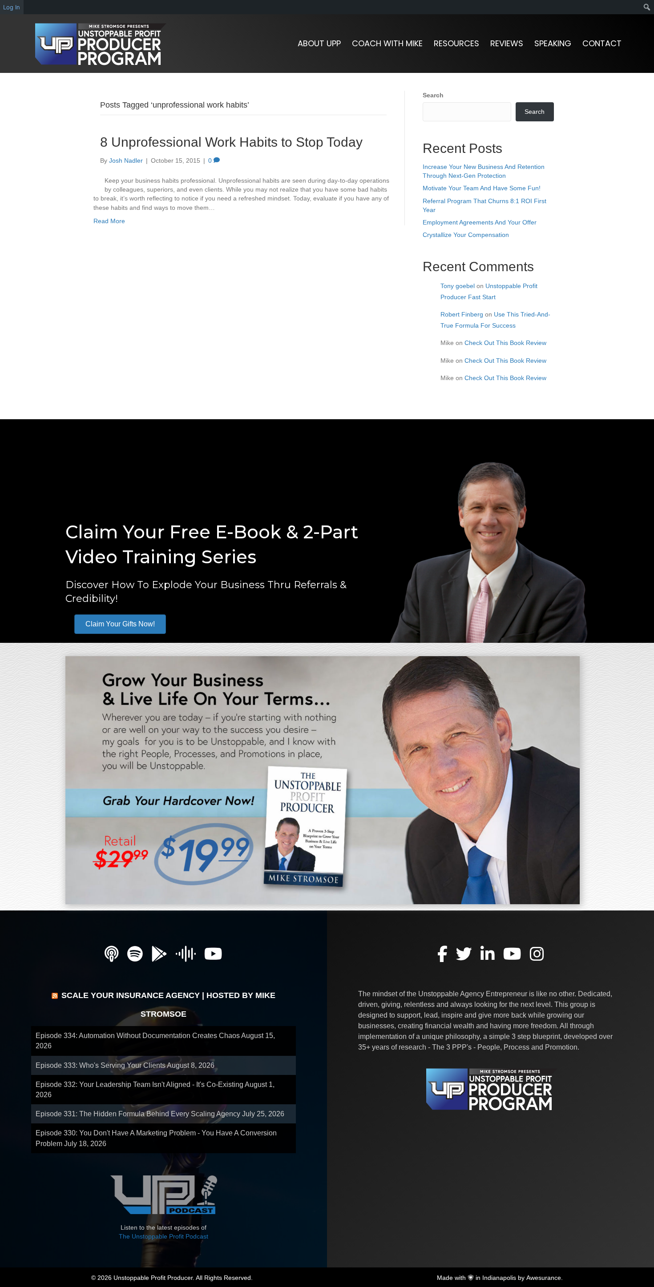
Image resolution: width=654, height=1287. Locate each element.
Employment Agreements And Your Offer (480, 222)
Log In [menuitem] (11, 7)
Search (433, 95)
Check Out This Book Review (505, 342)
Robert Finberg (461, 314)
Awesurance (543, 1277)
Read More (109, 221)
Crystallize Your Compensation (466, 234)
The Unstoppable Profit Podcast (163, 1236)
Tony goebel (457, 285)
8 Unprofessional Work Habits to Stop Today (231, 142)
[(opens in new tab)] (322, 779)
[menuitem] (647, 7)
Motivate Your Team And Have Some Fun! (482, 188)
